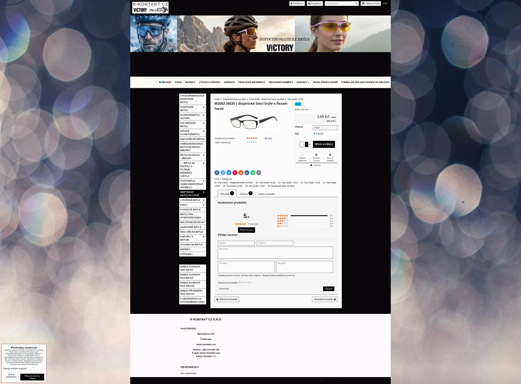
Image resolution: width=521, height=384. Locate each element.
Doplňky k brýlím (186, 238)
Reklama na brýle (191, 232)
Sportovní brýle (186, 108)
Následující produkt (323, 299)
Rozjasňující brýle (192, 139)
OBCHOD (166, 82)
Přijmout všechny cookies (32, 377)
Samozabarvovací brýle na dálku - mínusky (191, 147)
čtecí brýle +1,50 (290, 182)
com (206, 356)
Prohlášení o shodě (325, 82)
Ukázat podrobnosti (11, 375)
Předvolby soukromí (188, 380)
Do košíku (325, 144)
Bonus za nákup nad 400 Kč (190, 268)
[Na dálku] (260, 75)
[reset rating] (240, 282)
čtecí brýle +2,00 (312, 182)
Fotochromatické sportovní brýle (191, 99)
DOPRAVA (229, 82)
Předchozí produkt (228, 299)
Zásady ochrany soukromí (212, 380)
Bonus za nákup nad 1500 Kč (190, 284)
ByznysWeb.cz (333, 380)
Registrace (316, 3)
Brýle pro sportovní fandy (190, 216)
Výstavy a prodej (209, 82)
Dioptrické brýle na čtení (283, 186)
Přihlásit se (298, 3)
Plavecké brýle (190, 209)
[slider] (251, 138)
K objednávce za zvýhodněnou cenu (192, 300)
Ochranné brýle (190, 227)
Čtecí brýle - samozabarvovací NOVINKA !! (191, 184)
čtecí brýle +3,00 (234, 186)
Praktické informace (251, 82)
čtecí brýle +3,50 (257, 186)
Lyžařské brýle (190, 200)
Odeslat (328, 289)
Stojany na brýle (191, 244)
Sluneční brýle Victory (190, 116)
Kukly (184, 205)
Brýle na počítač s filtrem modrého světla (187, 169)
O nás (178, 82)
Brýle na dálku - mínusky (190, 157)
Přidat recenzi (246, 230)
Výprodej (186, 254)
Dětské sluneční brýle (190, 133)
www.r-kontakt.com (206, 344)
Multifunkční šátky (192, 222)
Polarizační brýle (187, 125)
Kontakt (302, 82)
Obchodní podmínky (281, 82)
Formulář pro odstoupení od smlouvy (365, 82)
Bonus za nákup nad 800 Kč (190, 276)
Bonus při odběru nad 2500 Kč (191, 292)
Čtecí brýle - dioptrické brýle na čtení (235, 182)
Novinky (190, 82)
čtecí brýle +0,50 (267, 182)
